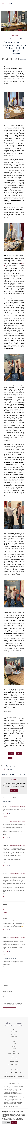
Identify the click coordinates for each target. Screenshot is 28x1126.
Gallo (5, 265)
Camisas (14, 35)
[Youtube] (16, 1072)
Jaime (22, 263)
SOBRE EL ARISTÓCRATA (14, 1053)
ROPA (14, 1029)
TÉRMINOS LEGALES (14, 1061)
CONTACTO (14, 1059)
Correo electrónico (8, 991)
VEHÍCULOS (14, 1036)
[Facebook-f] (21, 1072)
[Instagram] (6, 1072)
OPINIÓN (14, 1046)
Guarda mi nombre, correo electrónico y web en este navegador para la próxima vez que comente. (13, 1004)
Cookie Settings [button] (6, 1122)
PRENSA (14, 1051)
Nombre (5, 985)
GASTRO (14, 1039)
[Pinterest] (11, 1072)
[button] (3, 59)
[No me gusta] (8, 813)
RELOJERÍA (14, 1031)
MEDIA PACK (14, 1056)
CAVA (14, 1041)
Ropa (10, 757)
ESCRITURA (14, 1034)
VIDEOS (14, 1048)
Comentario (6, 966)
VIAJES (14, 1044)
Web (4, 996)
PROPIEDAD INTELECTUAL (14, 1064)
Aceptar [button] (14, 1122)
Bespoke (11, 753)
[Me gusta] (3, 813)
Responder (5, 816)
